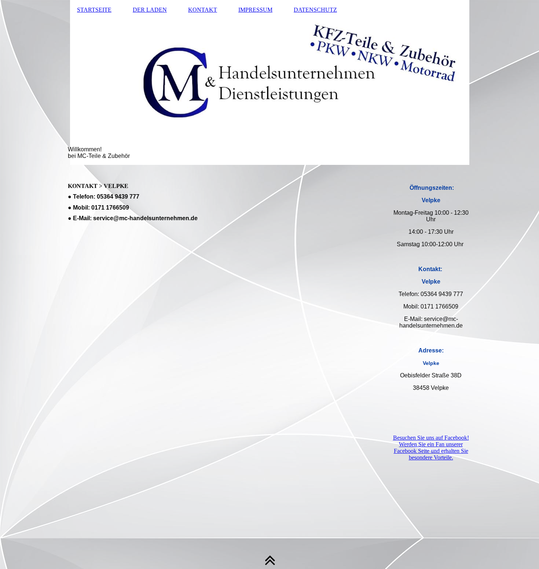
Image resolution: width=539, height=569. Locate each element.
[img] (269, 82)
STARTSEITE (94, 10)
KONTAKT (202, 10)
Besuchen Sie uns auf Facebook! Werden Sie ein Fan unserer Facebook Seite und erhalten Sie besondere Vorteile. (431, 448)
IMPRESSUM (255, 10)
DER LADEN (150, 10)
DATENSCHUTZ (315, 10)
